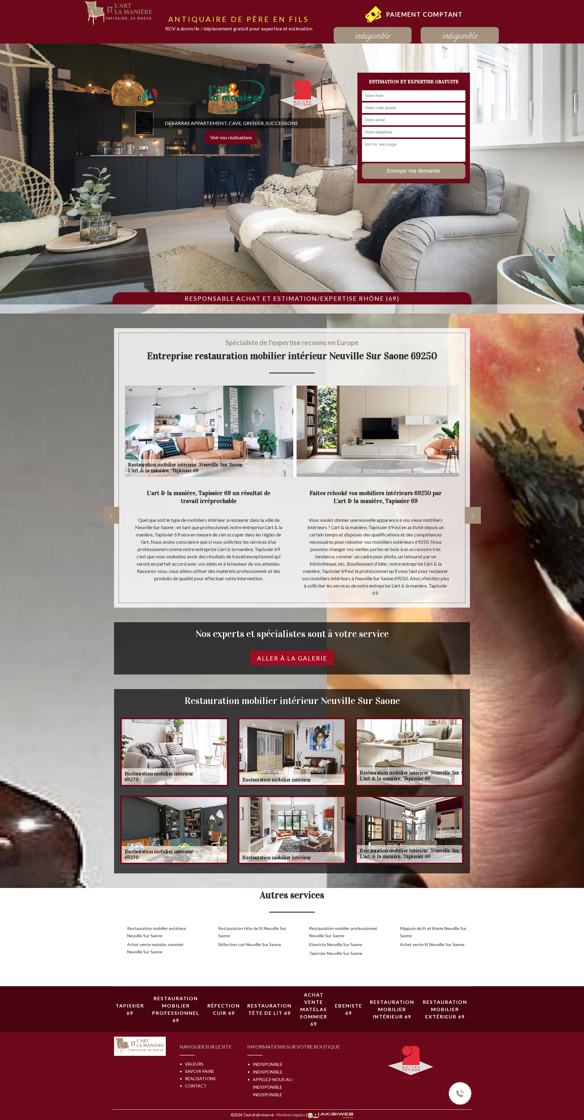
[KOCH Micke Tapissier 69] (119, 12)
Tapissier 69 (130, 1009)
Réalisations (200, 1078)
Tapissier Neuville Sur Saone (335, 953)
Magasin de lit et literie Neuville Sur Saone (433, 932)
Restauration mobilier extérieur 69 (445, 1009)
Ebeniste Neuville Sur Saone (335, 944)
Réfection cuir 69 (223, 1009)
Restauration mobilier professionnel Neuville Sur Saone (343, 932)
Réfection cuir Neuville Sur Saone (249, 944)
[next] (473, 515)
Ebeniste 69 (348, 1009)
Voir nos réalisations (231, 137)
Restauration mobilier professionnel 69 (176, 1009)
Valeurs (194, 1063)
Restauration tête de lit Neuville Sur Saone (252, 932)
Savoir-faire (199, 1071)
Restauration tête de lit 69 (269, 1009)
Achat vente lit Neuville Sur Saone (432, 944)
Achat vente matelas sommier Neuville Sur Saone (155, 948)
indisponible (372, 37)
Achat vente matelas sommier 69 (313, 1009)
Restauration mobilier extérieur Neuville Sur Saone (156, 932)
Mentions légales (290, 1114)
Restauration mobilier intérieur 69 (392, 1009)
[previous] (111, 515)
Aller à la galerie (292, 658)
